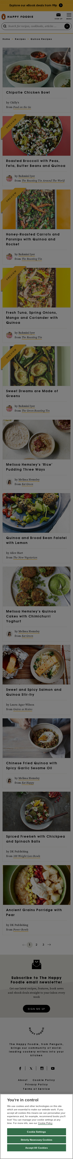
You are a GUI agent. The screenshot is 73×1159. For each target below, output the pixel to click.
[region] (36, 1126)
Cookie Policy (45, 1123)
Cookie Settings (36, 1131)
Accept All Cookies (36, 1147)
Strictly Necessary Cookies (36, 1139)
